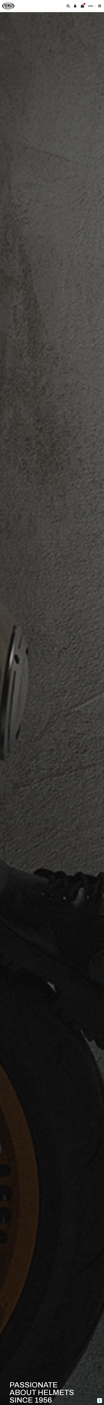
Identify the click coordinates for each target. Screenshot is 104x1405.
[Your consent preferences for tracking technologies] (99, 1400)
